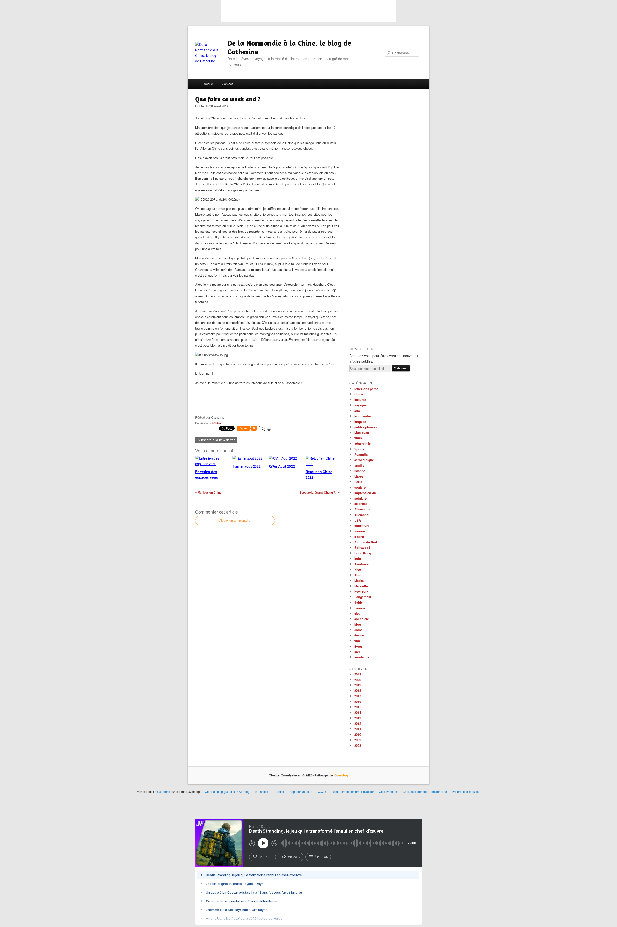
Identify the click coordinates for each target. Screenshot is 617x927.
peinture (360, 498)
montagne (361, 657)
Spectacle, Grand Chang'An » (320, 492)
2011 (357, 729)
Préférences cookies (465, 791)
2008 (357, 745)
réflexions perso (366, 388)
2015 (357, 707)
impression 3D (365, 492)
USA (357, 520)
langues (360, 421)
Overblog (341, 775)
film (357, 640)
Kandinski (361, 564)
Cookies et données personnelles (425, 791)
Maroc (358, 476)
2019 (357, 685)
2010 (357, 734)
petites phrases (365, 427)
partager (293, 856)
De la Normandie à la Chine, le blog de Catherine (289, 47)
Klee (357, 569)
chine (358, 630)
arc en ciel (362, 618)
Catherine (163, 791)
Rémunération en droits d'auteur (353, 791)
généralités (362, 443)
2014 (357, 712)
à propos (321, 856)
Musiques (361, 432)
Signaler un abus (301, 791)
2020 (357, 679)
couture (360, 487)
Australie (361, 454)
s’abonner (266, 856)
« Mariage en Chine (208, 492)
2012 (357, 723)
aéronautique (364, 459)
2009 (357, 740)
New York (361, 591)
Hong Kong (362, 553)
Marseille (361, 586)
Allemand (361, 514)
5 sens (359, 536)
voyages (360, 405)
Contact (227, 83)
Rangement (362, 597)
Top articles (262, 791)
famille (359, 465)
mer (357, 651)
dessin (359, 635)
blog (357, 624)
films (358, 438)
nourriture (361, 525)
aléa (357, 613)
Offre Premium (388, 791)
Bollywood (362, 547)
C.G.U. (322, 791)
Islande (359, 471)
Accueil (209, 83)
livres (358, 646)
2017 (357, 696)
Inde (357, 558)
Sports (359, 449)
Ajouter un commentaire (235, 520)
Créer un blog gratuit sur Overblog (227, 791)
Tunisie (359, 608)
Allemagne (362, 509)
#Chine (216, 423)
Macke (359, 580)
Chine (358, 394)
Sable (358, 602)
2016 (357, 701)
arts (357, 410)
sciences (360, 503)
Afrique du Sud (365, 542)
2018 (357, 690)
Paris (358, 481)
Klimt (358, 575)
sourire (359, 531)
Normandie (362, 416)
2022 (357, 674)
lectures (360, 399)
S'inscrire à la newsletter (216, 440)
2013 (357, 718)
